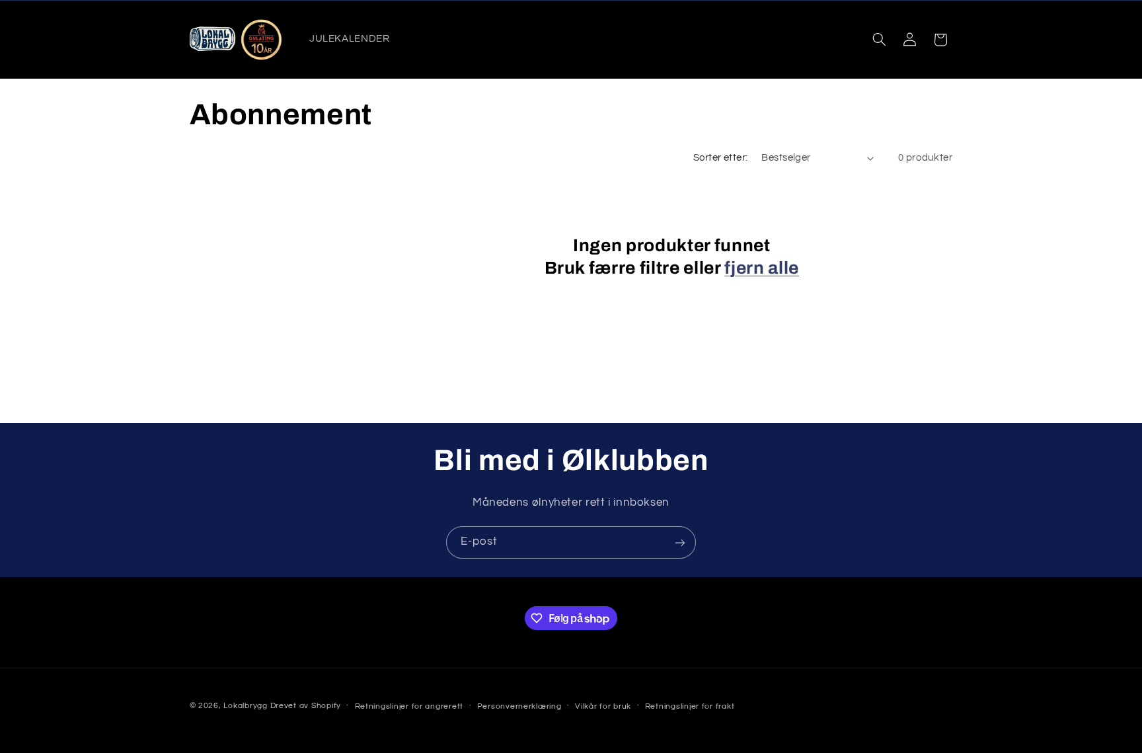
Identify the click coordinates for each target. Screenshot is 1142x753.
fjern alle (761, 268)
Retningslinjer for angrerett (409, 706)
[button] (879, 39)
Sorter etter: (720, 158)
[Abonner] (680, 542)
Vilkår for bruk (603, 706)
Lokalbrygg (245, 705)
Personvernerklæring (519, 706)
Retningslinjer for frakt (690, 706)
